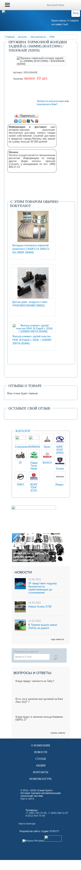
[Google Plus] (37, 121)
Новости (40, 752)
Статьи (40, 758)
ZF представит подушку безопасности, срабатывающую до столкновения (42, 588)
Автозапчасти (38, 37)
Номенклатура (40, 778)
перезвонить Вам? (47, 104)
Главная (10, 37)
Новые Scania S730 (39, 606)
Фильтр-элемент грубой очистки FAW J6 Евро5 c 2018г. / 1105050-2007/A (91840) (32, 340)
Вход (75, 13)
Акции (40, 765)
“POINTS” (54, 831)
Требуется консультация (50, 101)
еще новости (57, 639)
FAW (52, 37)
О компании (40, 745)
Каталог (22, 37)
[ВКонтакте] (16, 121)
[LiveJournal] (32, 121)
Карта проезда (27, 823)
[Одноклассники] (24, 121)
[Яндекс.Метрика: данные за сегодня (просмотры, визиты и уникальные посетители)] (33, 840)
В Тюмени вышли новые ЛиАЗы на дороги (42, 626)
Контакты (40, 772)
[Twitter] (20, 121)
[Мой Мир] (28, 121)
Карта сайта (27, 798)
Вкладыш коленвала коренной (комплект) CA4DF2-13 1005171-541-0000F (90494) (31, 249)
